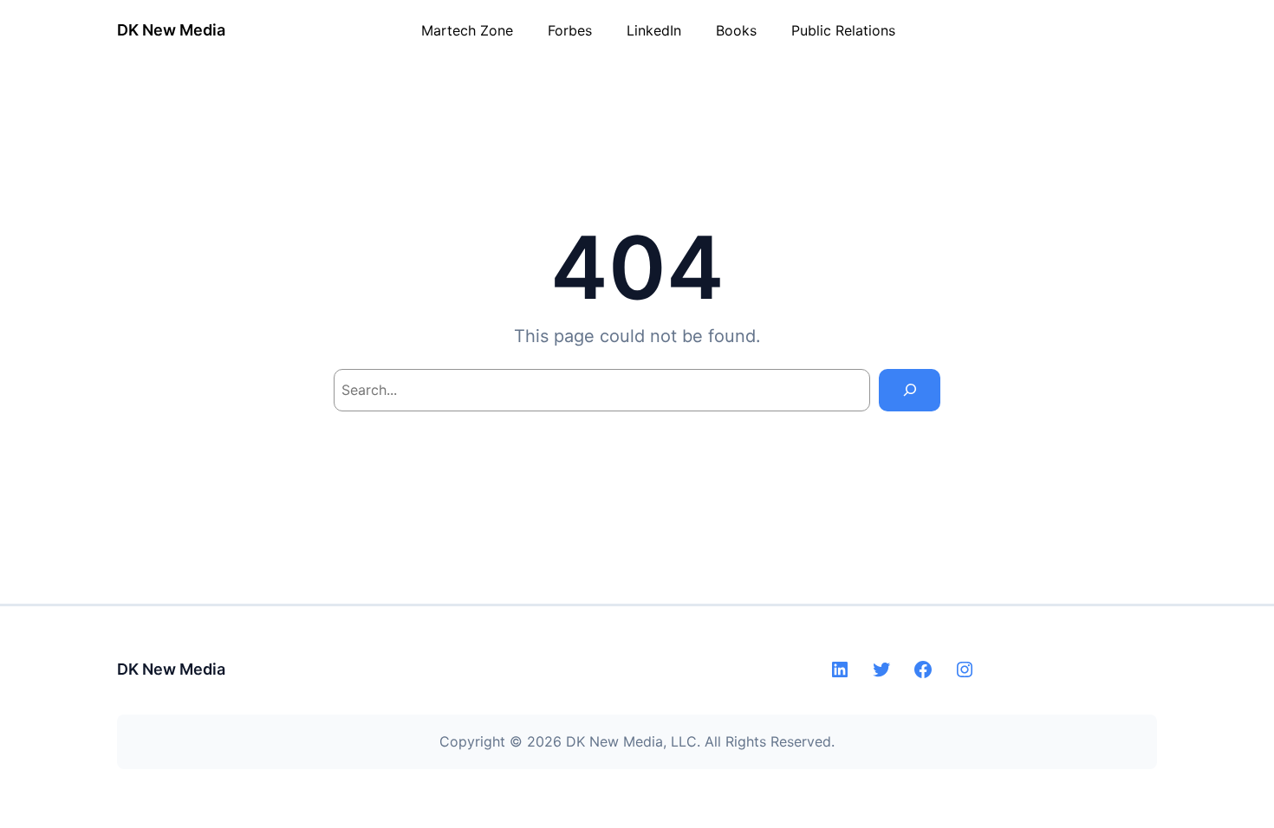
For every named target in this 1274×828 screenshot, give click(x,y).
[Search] (909, 390)
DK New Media (171, 30)
